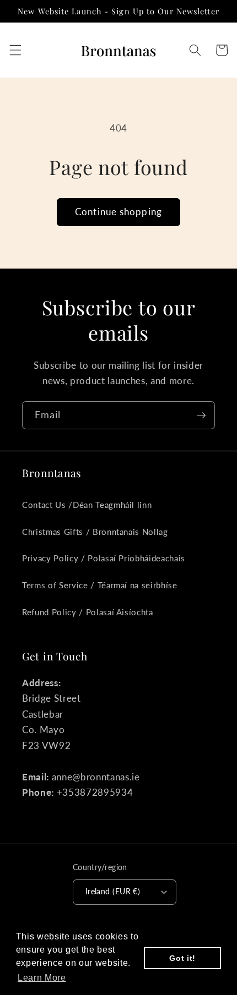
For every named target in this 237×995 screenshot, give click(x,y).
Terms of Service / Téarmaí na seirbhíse (99, 585)
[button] (15, 50)
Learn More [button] (42, 977)
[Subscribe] (201, 415)
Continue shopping (118, 211)
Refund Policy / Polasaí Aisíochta (87, 612)
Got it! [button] (182, 958)
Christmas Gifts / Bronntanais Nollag (95, 532)
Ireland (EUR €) (113, 891)
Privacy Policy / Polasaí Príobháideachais (103, 558)
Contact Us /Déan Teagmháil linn (87, 505)
